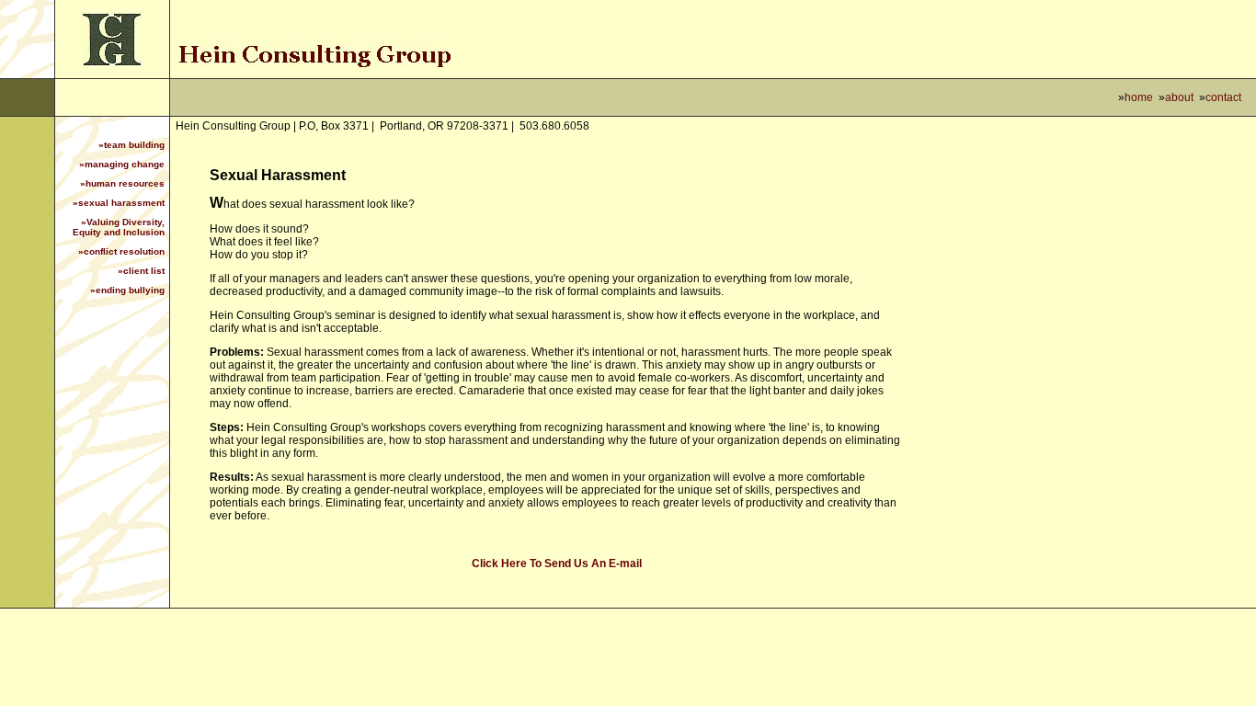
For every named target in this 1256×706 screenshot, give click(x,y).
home (1139, 97)
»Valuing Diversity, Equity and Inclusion (119, 227)
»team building (131, 145)
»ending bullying (127, 290)
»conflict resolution (121, 251)
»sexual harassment (119, 203)
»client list (141, 271)
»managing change (122, 164)
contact (1223, 97)
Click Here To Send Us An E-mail (557, 563)
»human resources (122, 183)
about (1179, 97)
